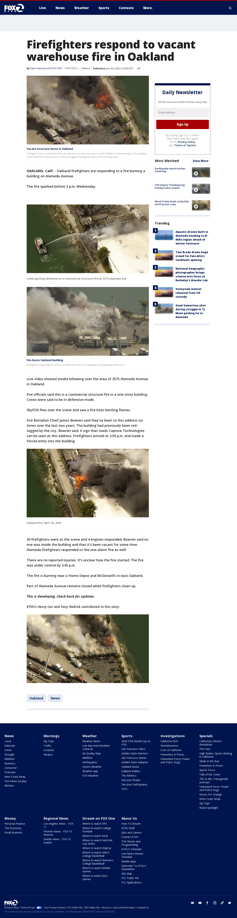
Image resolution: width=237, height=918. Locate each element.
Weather (89, 736)
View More (200, 161)
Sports (126, 736)
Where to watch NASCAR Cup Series (97, 841)
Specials (206, 736)
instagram (215, 903)
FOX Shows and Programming (130, 843)
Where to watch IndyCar (96, 848)
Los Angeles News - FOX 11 (58, 825)
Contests (49, 750)
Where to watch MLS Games (95, 877)
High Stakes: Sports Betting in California (215, 755)
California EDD (169, 741)
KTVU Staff (56, 68)
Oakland (85, 68)
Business (9, 763)
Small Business (13, 832)
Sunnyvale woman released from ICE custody (188, 292)
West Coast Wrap (14, 776)
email (193, 903)
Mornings (51, 736)
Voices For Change (210, 794)
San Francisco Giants (133, 758)
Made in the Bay (209, 761)
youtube (200, 903)
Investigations (173, 736)
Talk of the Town (209, 774)
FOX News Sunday (15, 781)
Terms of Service (185, 145)
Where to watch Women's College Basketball (98, 861)
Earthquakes (89, 762)
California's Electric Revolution (210, 742)
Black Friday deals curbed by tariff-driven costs (172, 203)
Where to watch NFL (94, 823)
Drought (9, 754)
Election (9, 785)
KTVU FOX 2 (71, 68)
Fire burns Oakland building (45, 360)
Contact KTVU (129, 837)
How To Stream (131, 823)
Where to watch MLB (95, 836)
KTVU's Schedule (131, 849)
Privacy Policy (186, 142)
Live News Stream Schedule (132, 855)
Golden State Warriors (134, 753)
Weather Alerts (91, 741)
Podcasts (10, 772)
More (147, 8)
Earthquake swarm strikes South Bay (170, 170)
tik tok (222, 903)
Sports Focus (207, 770)
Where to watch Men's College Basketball (95, 854)
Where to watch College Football (96, 829)
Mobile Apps (128, 861)
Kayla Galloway (38, 68)
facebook (207, 903)
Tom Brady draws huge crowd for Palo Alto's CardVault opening (192, 256)
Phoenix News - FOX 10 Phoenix (58, 833)
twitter (230, 903)
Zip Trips (49, 741)
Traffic (47, 745)
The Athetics (128, 775)
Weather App (90, 771)
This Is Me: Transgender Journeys (213, 780)
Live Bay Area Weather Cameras (96, 747)
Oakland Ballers (130, 771)
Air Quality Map (91, 753)
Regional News (56, 818)
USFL (124, 789)
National (9, 745)
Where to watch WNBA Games (96, 869)
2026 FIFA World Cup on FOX (136, 742)
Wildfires (9, 759)
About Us (129, 818)
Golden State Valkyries (134, 762)
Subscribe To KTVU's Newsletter (133, 867)
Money (10, 818)
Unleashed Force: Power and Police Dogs (175, 760)
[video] (201, 172)
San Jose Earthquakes (134, 784)
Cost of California (171, 750)
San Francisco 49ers (133, 749)
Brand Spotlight (208, 807)
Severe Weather (91, 766)
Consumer (10, 768)
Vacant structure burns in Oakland (50, 149)
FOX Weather (90, 775)
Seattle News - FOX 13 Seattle (57, 840)
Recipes (48, 754)
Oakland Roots (130, 766)
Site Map (126, 873)
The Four (204, 749)
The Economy (12, 828)
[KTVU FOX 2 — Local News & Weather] (16, 8)
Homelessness (169, 745)
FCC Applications (131, 882)
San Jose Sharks (131, 780)
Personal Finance (14, 823)
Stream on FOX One (98, 818)
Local (7, 741)
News (55, 698)
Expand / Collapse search (230, 8)
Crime (7, 750)
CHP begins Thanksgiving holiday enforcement (170, 186)
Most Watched (167, 160)
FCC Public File (130, 878)
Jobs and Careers (131, 832)
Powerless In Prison (172, 754)
